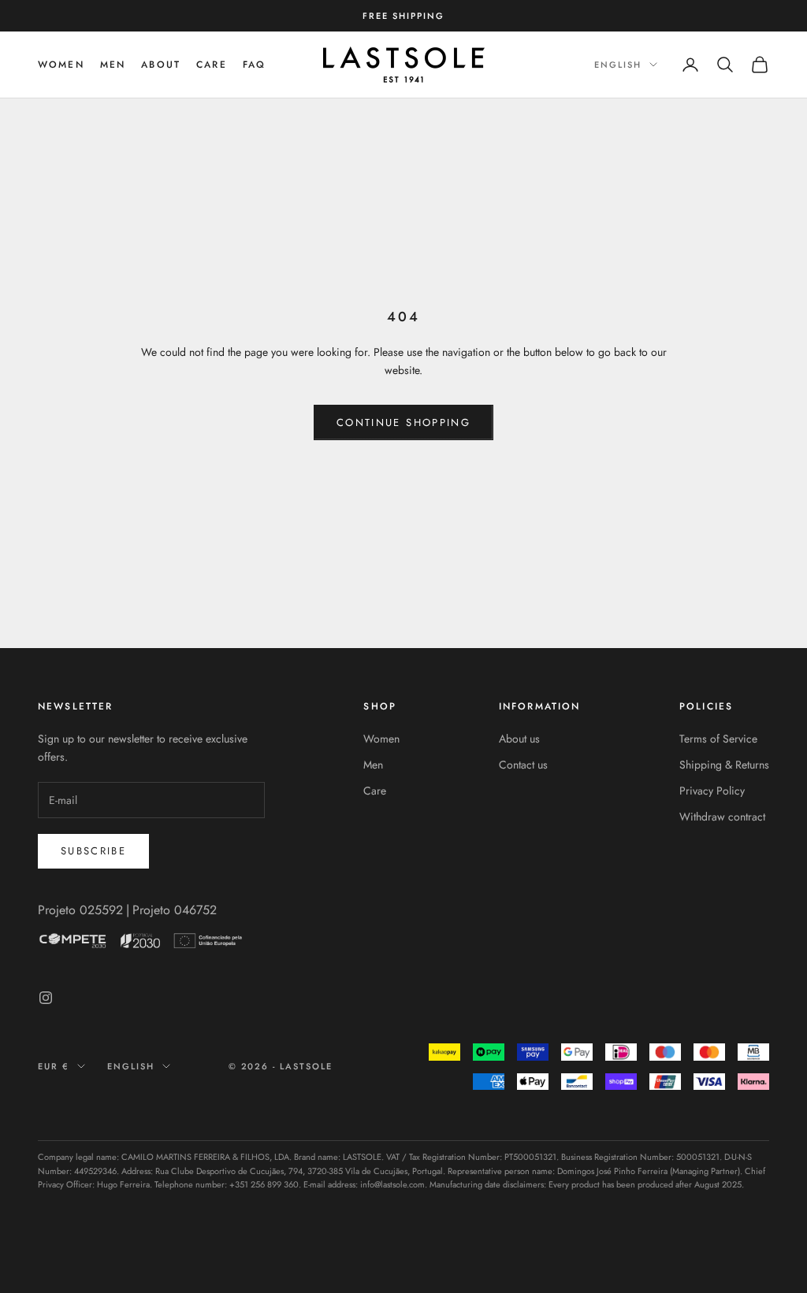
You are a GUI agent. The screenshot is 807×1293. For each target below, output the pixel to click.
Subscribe (93, 850)
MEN (112, 64)
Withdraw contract (722, 816)
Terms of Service (718, 739)
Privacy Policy (712, 790)
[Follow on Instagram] (46, 998)
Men (373, 764)
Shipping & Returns (724, 764)
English (618, 64)
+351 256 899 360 (264, 1184)
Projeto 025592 (80, 910)
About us (519, 739)
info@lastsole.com (392, 1184)
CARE (211, 64)
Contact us (523, 764)
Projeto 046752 (174, 910)
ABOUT (160, 64)
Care (374, 790)
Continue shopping (403, 422)
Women (61, 64)
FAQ (254, 64)
